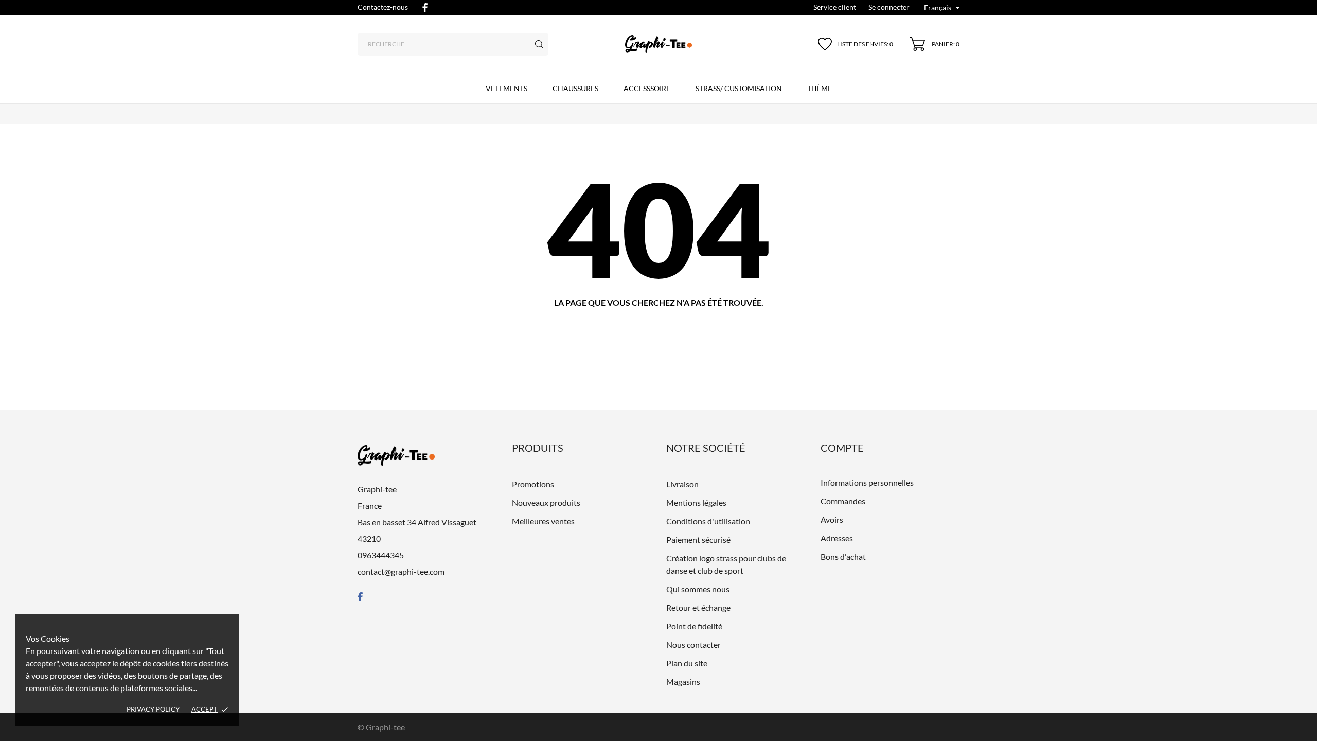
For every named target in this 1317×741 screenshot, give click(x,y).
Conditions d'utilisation (708, 521)
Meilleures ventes (543, 521)
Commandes (843, 501)
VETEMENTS (506, 88)
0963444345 (381, 555)
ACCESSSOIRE (647, 88)
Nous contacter (693, 644)
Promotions (533, 484)
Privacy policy (153, 709)
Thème (819, 88)
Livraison (682, 484)
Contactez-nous (383, 7)
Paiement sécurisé (698, 539)
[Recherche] (539, 44)
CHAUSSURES (575, 88)
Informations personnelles (867, 482)
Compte (842, 448)
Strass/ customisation (739, 88)
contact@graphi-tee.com (401, 571)
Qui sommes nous (697, 589)
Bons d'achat (843, 556)
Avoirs (832, 519)
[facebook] (425, 7)
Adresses (837, 538)
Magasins (683, 681)
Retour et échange (698, 607)
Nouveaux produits (546, 502)
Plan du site (686, 663)
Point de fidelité (694, 626)
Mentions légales (696, 502)
